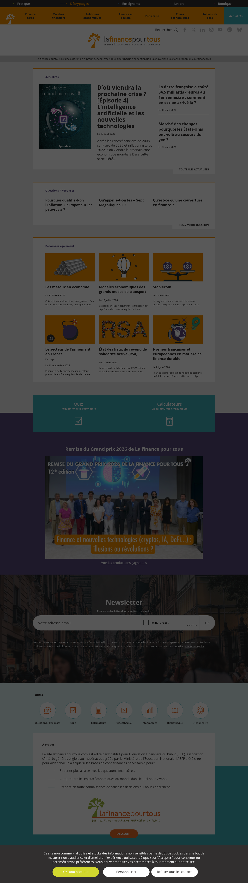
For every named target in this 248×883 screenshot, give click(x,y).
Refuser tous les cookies (174, 872)
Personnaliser (126, 872)
